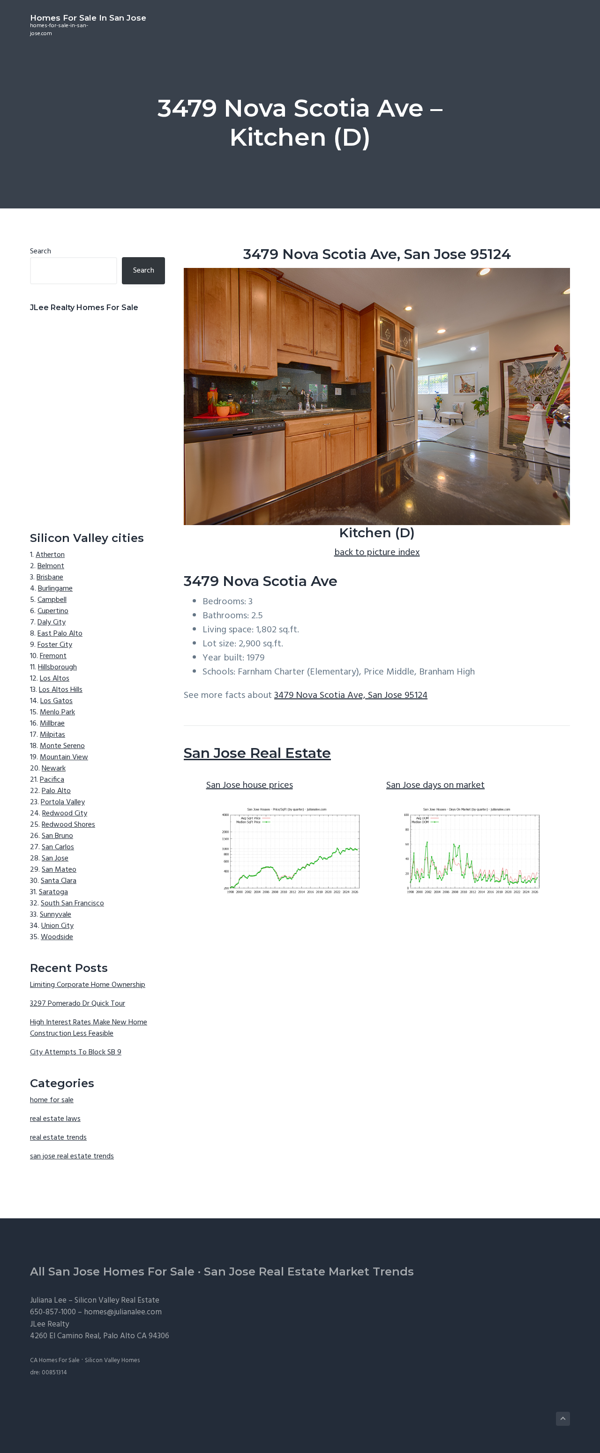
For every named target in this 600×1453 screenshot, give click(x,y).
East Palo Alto (60, 634)
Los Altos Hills (60, 690)
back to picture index (377, 552)
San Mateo (59, 870)
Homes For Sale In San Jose (88, 17)
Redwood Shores (68, 825)
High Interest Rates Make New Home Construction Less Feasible (88, 1028)
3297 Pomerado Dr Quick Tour (77, 1004)
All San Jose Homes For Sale (112, 1271)
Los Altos (54, 679)
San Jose (55, 859)
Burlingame (55, 589)
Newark (54, 769)
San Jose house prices (249, 785)
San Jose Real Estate (257, 753)
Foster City (55, 645)
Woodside (57, 937)
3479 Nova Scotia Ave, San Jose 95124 (351, 695)
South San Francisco (72, 903)
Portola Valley (63, 802)
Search (40, 251)
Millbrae (52, 724)
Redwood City (64, 814)
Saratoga (53, 892)
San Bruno (57, 836)
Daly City (52, 622)
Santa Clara (58, 881)
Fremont (53, 656)
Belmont (51, 566)
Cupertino (53, 611)
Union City (57, 926)
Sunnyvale (55, 915)
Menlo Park (57, 712)
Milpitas (52, 735)
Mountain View (64, 757)
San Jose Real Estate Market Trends (309, 1271)
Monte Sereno (62, 746)
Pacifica (52, 780)
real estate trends (58, 1138)
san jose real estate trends (72, 1156)
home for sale (52, 1100)
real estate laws (55, 1119)
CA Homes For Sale (55, 1360)
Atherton (50, 555)
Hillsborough (57, 667)
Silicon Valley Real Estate (117, 1300)
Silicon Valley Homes (112, 1360)
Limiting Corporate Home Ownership (87, 985)
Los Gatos (56, 701)
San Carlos (58, 847)
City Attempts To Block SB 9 (75, 1052)
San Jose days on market (435, 785)
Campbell (52, 600)
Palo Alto (56, 791)
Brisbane (50, 577)
